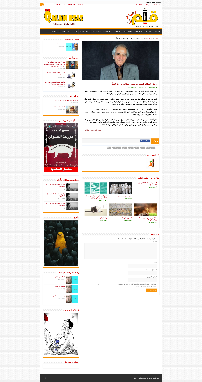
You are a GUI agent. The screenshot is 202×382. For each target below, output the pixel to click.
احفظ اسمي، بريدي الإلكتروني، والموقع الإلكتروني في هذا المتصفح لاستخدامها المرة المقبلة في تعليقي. (137, 285)
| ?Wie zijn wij (72, 4)
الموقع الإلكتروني (152, 277)
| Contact (81, 4)
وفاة (109, 147)
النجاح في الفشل (60, 277)
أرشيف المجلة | (156, 4)
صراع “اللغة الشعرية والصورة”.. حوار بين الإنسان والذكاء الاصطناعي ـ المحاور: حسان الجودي (54, 64)
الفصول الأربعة (127, 218)
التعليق (155, 241)
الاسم (155, 262)
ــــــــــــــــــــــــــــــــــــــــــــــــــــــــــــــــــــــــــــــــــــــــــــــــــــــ (110, 4)
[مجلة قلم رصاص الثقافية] (101, 16)
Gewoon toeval (61, 44)
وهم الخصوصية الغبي (59, 296)
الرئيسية (157, 31)
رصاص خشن (138, 31)
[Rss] (46, 378)
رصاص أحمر (66, 31)
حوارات (74, 31)
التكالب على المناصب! (58, 106)
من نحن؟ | (147, 4)
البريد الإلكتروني (151, 269)
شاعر (125, 147)
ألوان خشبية (117, 31)
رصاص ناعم (128, 31)
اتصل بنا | (139, 4)
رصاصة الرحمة (84, 31)
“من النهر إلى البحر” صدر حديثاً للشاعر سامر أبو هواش (96, 197)
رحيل (137, 147)
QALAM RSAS (60, 4)
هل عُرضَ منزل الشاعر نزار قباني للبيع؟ (66, 100)
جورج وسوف (150, 147)
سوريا (131, 147)
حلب (143, 147)
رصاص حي (148, 31)
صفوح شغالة (117, 147)
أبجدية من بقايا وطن (125, 196)
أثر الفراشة (56, 31)
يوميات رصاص (96, 31)
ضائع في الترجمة (60, 286)
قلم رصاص (151, 87)
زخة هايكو (103, 218)
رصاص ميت (148, 38)
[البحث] (41, 4)
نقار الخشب (107, 31)
